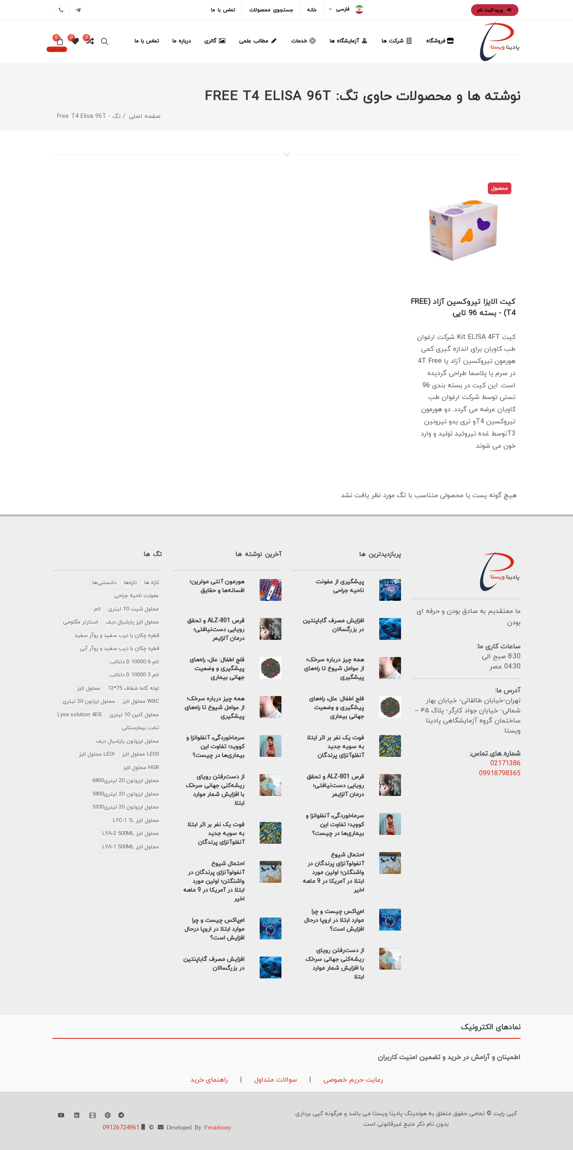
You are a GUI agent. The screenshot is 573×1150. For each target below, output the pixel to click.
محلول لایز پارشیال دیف (132, 622)
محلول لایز (88, 688)
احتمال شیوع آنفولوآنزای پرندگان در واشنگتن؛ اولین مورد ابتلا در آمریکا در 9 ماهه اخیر (333, 872)
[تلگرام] (78, 10)
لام (97, 609)
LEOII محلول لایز (140, 754)
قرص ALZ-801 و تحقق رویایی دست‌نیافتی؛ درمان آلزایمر (335, 785)
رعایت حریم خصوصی (352, 1080)
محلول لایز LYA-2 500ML (130, 833)
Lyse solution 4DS (79, 715)
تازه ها (151, 583)
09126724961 (121, 1128)
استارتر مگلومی (80, 622)
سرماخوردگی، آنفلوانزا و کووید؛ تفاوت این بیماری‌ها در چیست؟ (335, 824)
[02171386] (60, 10)
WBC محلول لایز (140, 701)
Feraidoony (217, 1127)
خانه (312, 10)
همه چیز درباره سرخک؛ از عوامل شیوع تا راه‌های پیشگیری (334, 668)
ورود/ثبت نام (491, 10)
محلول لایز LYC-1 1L (136, 820)
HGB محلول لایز (141, 768)
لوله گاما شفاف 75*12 (133, 688)
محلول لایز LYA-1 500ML (130, 847)
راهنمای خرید (209, 1080)
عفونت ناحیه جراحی (136, 596)
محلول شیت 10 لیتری (133, 609)
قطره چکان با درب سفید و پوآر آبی (119, 648)
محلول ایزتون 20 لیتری (89, 701)
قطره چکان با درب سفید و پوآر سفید (117, 635)
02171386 (505, 763)
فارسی (342, 9)
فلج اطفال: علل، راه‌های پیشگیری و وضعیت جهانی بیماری (336, 707)
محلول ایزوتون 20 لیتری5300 (125, 807)
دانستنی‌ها (104, 583)
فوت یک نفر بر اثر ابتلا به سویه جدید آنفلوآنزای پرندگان (335, 746)
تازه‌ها (130, 583)
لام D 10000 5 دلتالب (134, 675)
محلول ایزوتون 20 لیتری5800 (125, 794)
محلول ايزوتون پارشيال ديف (127, 741)
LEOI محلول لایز (97, 754)
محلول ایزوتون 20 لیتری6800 (125, 781)
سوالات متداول (274, 1080)
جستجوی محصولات (271, 10)
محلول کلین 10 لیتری (134, 715)
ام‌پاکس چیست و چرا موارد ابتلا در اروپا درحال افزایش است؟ (334, 920)
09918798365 (500, 773)
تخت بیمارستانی (140, 728)
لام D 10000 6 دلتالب (134, 662)
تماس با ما (223, 10)
